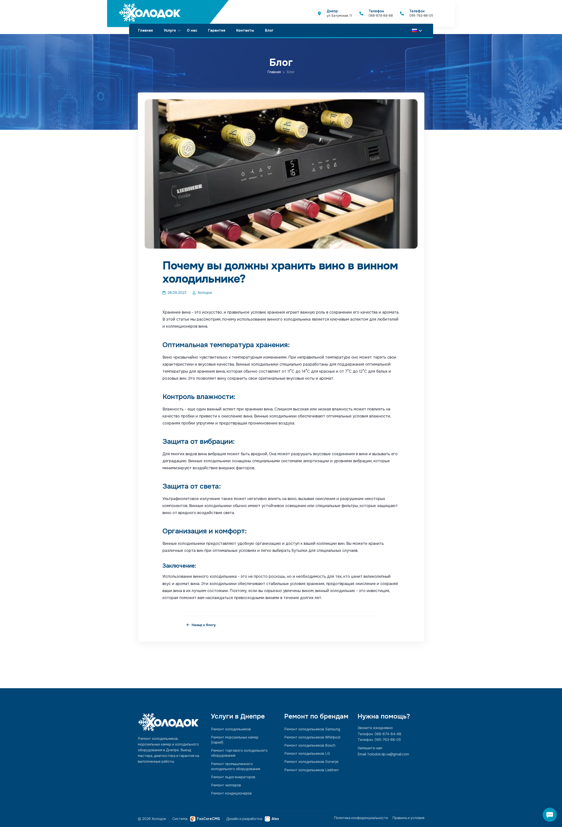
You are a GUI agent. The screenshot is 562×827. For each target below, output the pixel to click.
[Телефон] (361, 13)
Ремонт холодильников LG (307, 753)
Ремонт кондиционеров (231, 793)
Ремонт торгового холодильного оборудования (239, 753)
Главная (145, 30)
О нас (192, 30)
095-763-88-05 (421, 16)
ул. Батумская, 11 (339, 16)
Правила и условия (408, 818)
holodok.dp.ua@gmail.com (388, 754)
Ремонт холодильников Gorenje (311, 761)
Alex (275, 818)
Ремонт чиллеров (226, 785)
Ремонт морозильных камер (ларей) (234, 740)
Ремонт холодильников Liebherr (311, 770)
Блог (269, 30)
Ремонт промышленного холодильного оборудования (235, 766)
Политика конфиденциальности (361, 818)
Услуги (170, 30)
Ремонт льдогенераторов (233, 777)
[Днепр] (319, 13)
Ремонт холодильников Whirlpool (312, 737)
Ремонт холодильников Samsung (312, 729)
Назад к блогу (204, 625)
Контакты (245, 30)
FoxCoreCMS (208, 818)
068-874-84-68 (381, 16)
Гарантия (216, 30)
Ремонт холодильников (231, 729)
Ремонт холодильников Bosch (309, 745)
